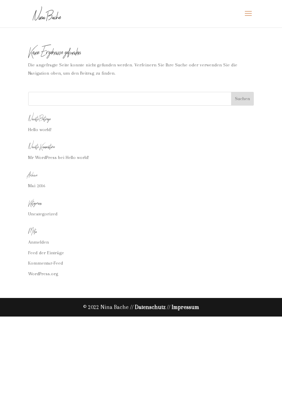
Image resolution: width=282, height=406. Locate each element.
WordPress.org (43, 273)
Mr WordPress (42, 157)
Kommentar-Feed (45, 263)
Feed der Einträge (46, 252)
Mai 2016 (36, 185)
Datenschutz (150, 307)
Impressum (185, 307)
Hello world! (40, 129)
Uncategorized (42, 213)
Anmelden (38, 242)
